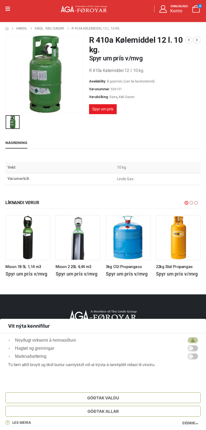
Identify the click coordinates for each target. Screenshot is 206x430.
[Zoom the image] (103, 313)
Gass (113, 97)
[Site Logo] (84, 9)
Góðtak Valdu (103, 397)
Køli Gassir (127, 97)
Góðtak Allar (103, 411)
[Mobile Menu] (9, 8)
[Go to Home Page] (7, 28)
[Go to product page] (28, 237)
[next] (197, 40)
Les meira (21, 422)
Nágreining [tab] (16, 143)
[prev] (189, 40)
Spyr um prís (102, 109)
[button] (186, 203)
